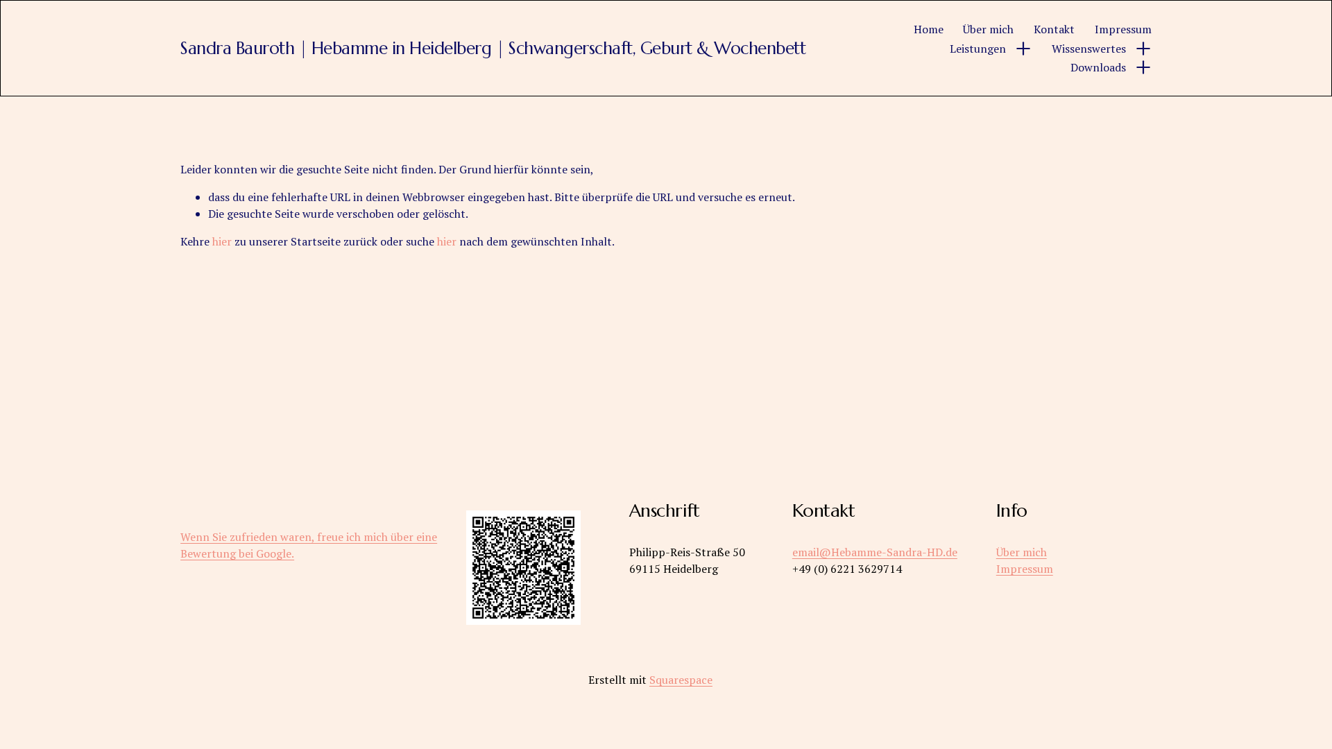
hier (222, 241)
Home (929, 29)
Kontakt (1054, 29)
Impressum (1123, 29)
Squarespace (680, 679)
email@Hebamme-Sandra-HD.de (874, 552)
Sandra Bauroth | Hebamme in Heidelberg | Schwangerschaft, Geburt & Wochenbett (492, 48)
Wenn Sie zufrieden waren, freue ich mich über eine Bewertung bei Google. (308, 545)
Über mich (988, 29)
